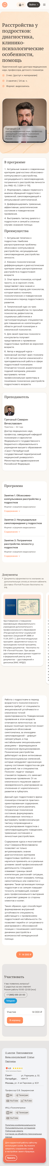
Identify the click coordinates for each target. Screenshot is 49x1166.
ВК (11, 1095)
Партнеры (10, 1061)
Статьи (30, 1057)
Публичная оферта (14, 1131)
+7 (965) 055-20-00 (15, 994)
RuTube (28, 1100)
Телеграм (23, 1095)
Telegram (10, 1000)
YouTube (14, 1100)
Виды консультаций (15, 1057)
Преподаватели (24, 1052)
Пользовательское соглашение (20, 1128)
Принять (11, 1158)
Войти (32, 4)
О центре (10, 1052)
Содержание (11, 511)
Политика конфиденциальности (20, 1125)
